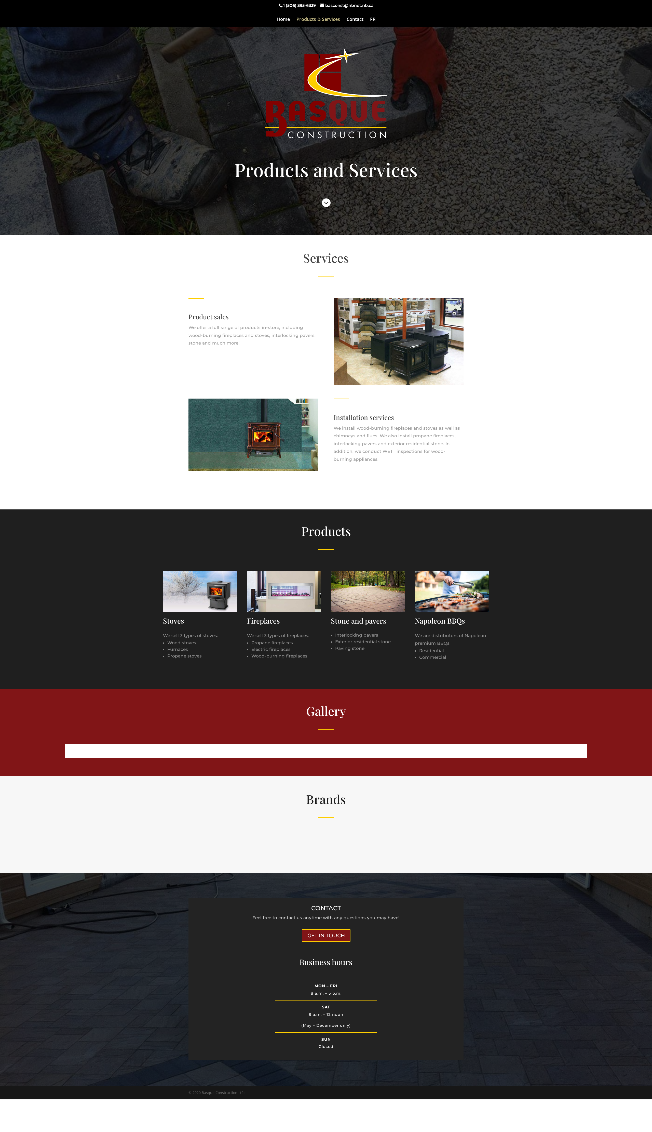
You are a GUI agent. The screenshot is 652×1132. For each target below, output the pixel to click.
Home (283, 19)
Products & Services (318, 19)
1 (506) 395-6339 (299, 5)
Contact (355, 19)
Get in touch (326, 935)
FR (373, 19)
